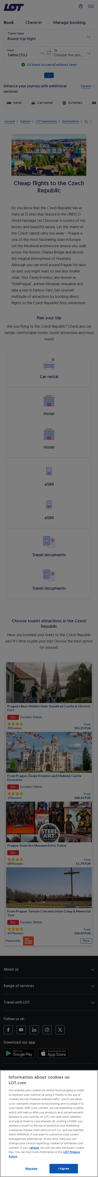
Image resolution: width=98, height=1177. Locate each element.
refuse (34, 1147)
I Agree (63, 1168)
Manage (31, 1168)
